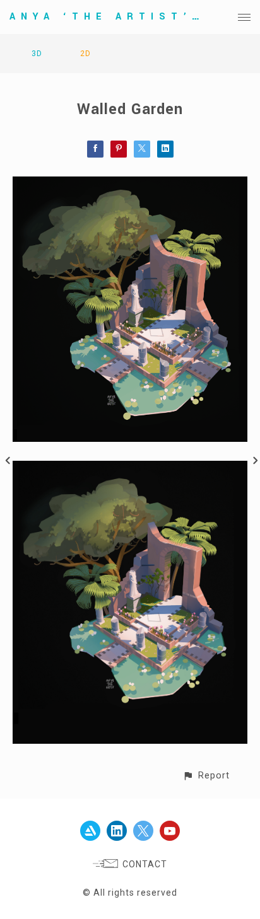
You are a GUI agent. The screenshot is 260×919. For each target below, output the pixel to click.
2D (85, 53)
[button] (206, 776)
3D (37, 53)
